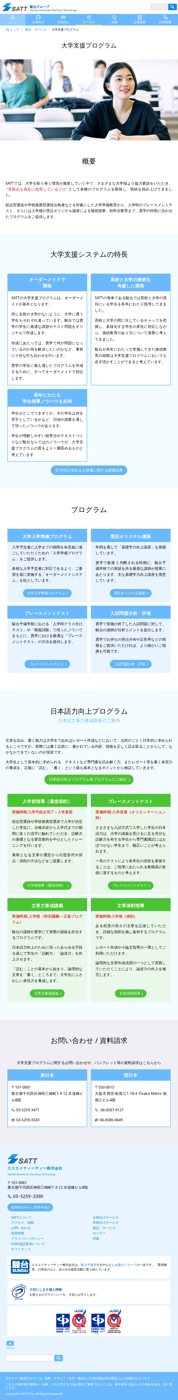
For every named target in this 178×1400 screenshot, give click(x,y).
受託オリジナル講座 (129, 593)
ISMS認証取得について (28, 1244)
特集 (114, 22)
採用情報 (165, 22)
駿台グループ (127, 1265)
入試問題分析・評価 (129, 664)
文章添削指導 (129, 993)
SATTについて (21, 1217)
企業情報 (140, 22)
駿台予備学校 (90, 1265)
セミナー (99, 1233)
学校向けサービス (106, 1222)
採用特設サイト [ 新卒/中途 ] (30, 1207)
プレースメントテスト (46, 664)
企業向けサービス (106, 1217)
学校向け (63, 22)
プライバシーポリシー (27, 1238)
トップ (14, 29)
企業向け (38, 22)
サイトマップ (21, 1249)
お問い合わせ (21, 1228)
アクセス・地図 (22, 1222)
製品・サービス (35, 29)
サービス (89, 22)
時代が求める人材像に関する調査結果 (91, 470)
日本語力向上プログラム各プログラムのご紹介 (88, 779)
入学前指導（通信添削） (46, 885)
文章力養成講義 (46, 993)
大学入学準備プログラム (46, 593)
